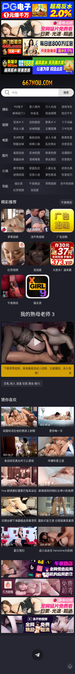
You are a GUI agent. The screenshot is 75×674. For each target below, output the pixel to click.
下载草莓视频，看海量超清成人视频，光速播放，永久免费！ (37, 370)
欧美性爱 (67, 137)
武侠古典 (67, 168)
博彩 (5, 109)
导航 (5, 186)
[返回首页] (70, 666)
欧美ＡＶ (50, 122)
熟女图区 (50, 159)
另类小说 (34, 174)
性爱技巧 (67, 174)
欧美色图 (50, 153)
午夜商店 (34, 183)
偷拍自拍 (34, 137)
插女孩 (19, 183)
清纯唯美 (34, 159)
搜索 (66, 92)
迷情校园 (18, 174)
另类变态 (67, 144)
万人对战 (50, 106)
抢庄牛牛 (67, 113)
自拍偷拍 (34, 122)
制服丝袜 (18, 144)
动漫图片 (67, 153)
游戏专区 (67, 106)
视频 (5, 125)
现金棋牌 (50, 113)
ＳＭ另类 (67, 128)
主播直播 (50, 128)
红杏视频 (18, 190)
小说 (5, 171)
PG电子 (18, 106)
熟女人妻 (18, 128)
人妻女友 (50, 168)
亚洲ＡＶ (18, 122)
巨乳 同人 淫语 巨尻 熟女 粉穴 (22, 383)
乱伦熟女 (50, 144)
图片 (5, 155)
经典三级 (34, 144)
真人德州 (34, 106)
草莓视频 (50, 183)
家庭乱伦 (34, 168)
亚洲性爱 (18, 137)
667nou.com (37, 83)
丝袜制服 (34, 128)
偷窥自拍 (18, 153)
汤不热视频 (67, 183)
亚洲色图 (34, 153)
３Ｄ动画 (67, 122)
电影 (5, 140)
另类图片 (67, 159)
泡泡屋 (35, 190)
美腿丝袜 (18, 159)
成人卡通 (50, 137)
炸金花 (35, 113)
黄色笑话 (50, 174)
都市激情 (18, 168)
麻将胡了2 (18, 113)
